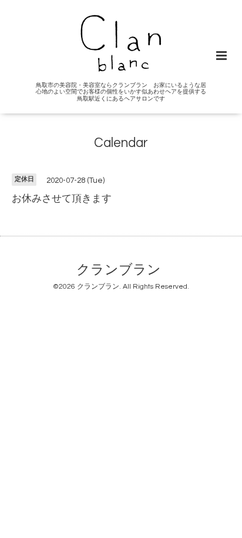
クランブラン (118, 270)
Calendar (121, 143)
